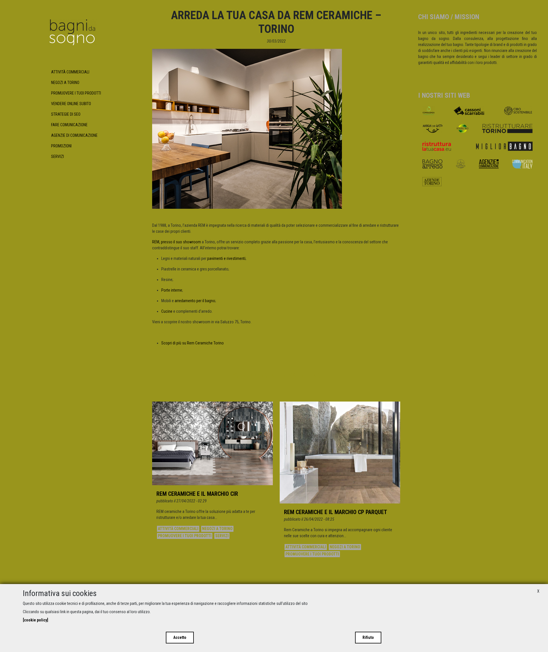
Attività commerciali (70, 72)
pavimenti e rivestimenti (226, 258)
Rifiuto (368, 637)
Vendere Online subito (71, 103)
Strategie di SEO (65, 114)
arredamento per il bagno (195, 300)
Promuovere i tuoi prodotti (76, 93)
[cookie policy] (35, 620)
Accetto (179, 637)
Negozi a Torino (65, 82)
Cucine (166, 311)
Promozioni (61, 146)
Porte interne (171, 290)
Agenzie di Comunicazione (74, 135)
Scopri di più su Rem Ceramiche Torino (192, 343)
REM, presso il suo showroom (176, 242)
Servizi (57, 156)
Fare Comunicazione (69, 125)
